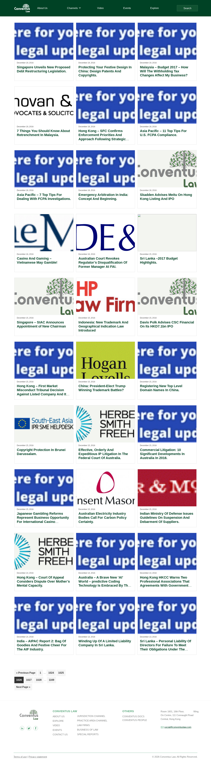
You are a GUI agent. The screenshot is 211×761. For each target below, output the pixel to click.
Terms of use (20, 756)
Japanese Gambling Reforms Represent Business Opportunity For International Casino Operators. (43, 520)
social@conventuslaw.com (177, 727)
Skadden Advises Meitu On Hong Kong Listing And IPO (166, 197)
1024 (51, 672)
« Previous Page (25, 673)
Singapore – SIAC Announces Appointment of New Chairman (41, 324)
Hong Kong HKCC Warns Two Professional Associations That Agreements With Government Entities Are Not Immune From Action (164, 585)
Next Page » (23, 688)
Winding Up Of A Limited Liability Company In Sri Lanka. (104, 643)
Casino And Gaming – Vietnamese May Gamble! (37, 260)
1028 (39, 679)
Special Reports (88, 734)
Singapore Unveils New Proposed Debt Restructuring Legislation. (43, 69)
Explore (58, 721)
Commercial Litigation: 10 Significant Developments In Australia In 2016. (162, 454)
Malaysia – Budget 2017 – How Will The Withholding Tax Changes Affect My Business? (164, 71)
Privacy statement (38, 756)
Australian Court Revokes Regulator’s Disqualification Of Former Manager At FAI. (102, 263)
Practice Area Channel (92, 720)
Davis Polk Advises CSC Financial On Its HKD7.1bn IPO (167, 324)
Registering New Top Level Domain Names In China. (161, 388)
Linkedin (22, 728)
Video (56, 725)
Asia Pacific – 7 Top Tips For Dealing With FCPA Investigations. (44, 197)
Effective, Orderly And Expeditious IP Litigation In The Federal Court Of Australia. (103, 454)
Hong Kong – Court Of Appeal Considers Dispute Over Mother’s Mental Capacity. (43, 581)
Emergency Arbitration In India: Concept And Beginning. (103, 197)
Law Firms (83, 725)
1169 (52, 679)
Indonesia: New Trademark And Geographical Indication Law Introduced (103, 326)
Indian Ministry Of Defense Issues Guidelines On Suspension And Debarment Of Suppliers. (166, 518)
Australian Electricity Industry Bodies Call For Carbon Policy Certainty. (102, 518)
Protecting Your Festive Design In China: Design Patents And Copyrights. (105, 71)
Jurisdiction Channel (91, 716)
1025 (61, 672)
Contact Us (60, 734)
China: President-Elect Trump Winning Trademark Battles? (101, 388)
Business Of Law (87, 729)
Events (57, 730)
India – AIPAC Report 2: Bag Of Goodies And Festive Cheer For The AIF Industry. (42, 645)
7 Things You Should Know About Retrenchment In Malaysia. (43, 133)
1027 (29, 679)
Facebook (35, 728)
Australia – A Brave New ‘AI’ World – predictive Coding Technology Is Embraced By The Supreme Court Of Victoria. (104, 583)
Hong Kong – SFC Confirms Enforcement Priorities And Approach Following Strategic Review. (102, 137)
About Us (59, 716)
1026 (19, 679)
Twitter (29, 728)
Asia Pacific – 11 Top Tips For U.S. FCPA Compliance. (163, 133)
